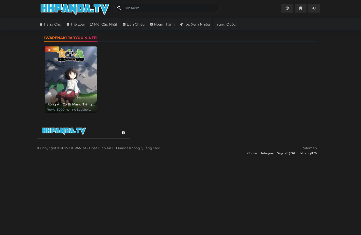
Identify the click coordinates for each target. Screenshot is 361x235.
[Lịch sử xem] (287, 8)
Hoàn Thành (164, 24)
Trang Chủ (52, 24)
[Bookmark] (300, 8)
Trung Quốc (225, 24)
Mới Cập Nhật (105, 24)
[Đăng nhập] (314, 8)
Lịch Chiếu (136, 24)
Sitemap (310, 148)
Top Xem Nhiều (197, 24)
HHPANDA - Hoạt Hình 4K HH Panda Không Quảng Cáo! (76, 9)
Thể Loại (77, 24)
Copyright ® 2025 (100, 148)
